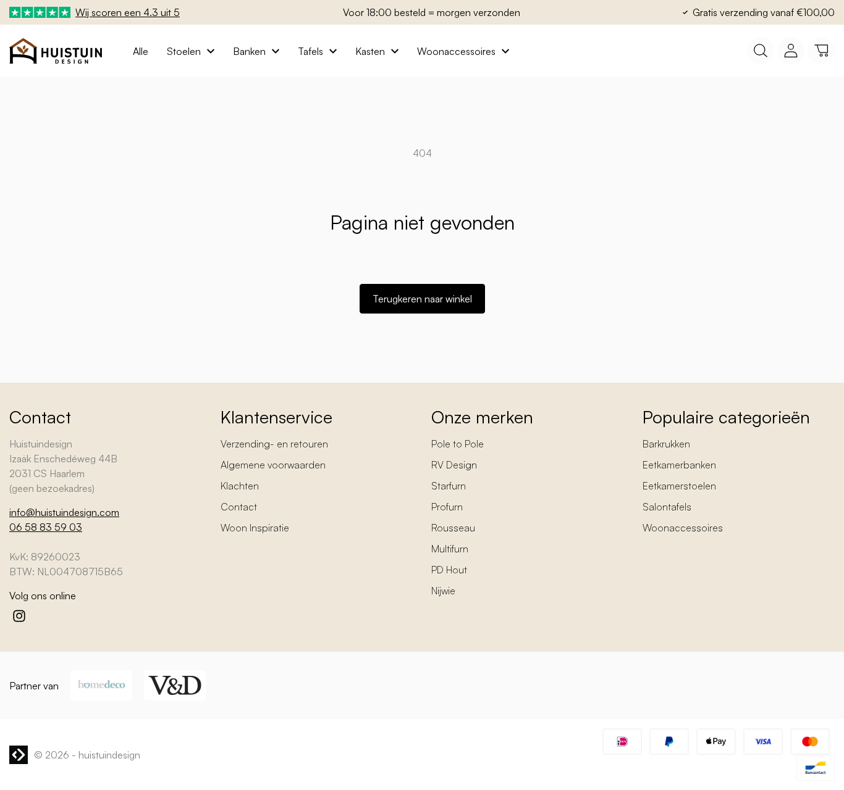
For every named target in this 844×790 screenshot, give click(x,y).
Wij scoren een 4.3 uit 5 (127, 12)
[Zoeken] (760, 50)
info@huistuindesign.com (64, 512)
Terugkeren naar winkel (422, 299)
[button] (821, 50)
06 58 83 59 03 (45, 527)
